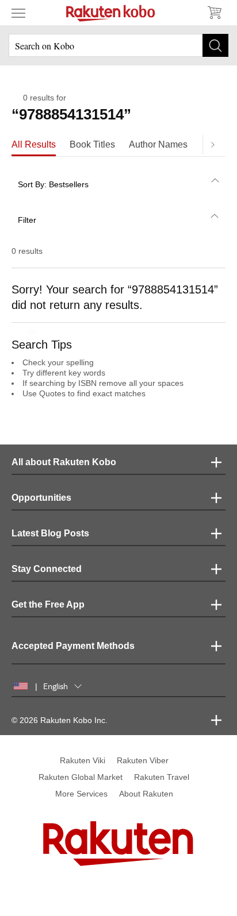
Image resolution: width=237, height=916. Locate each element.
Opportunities (41, 498)
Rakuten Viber (143, 760)
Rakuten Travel (161, 777)
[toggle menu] (18, 12)
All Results (34, 144)
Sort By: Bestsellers (53, 184)
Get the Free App (48, 604)
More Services (81, 793)
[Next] (212, 144)
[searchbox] (118, 45)
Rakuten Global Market (81, 777)
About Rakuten (146, 793)
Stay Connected (47, 569)
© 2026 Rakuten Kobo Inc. (60, 720)
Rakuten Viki (82, 760)
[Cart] (214, 12)
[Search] (215, 45)
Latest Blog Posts (50, 533)
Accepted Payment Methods (73, 646)
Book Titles (92, 144)
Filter (27, 220)
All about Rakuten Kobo (64, 462)
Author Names (158, 144)
